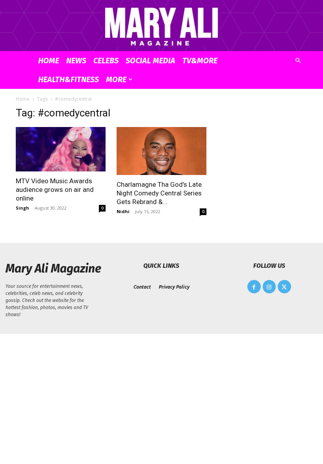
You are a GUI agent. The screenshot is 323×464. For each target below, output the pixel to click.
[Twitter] (284, 286)
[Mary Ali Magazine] (161, 26)
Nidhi (123, 211)
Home (48, 60)
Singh (22, 208)
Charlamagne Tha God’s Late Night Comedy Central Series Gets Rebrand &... (159, 193)
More (116, 79)
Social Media (150, 60)
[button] (297, 60)
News (76, 60)
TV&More (199, 60)
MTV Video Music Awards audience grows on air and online (55, 189)
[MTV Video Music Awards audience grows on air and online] (61, 149)
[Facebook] (254, 286)
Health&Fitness (68, 79)
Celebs (106, 60)
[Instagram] (269, 286)
